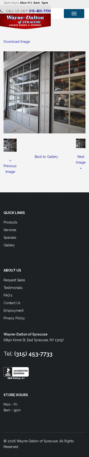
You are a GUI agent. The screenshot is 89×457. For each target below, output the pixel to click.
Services (10, 230)
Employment (13, 310)
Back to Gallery (46, 157)
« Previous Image (10, 166)
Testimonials (13, 288)
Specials (10, 237)
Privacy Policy (14, 318)
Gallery (9, 245)
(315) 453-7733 (33, 353)
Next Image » (80, 162)
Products (10, 222)
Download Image (17, 42)
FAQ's (8, 295)
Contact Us (12, 303)
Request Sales (14, 280)
